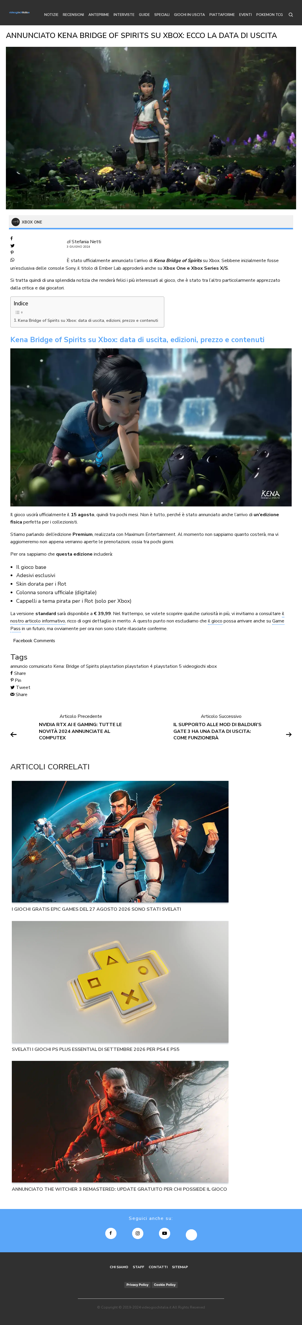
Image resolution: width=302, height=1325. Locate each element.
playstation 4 (139, 666)
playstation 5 (168, 666)
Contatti (158, 1267)
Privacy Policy (137, 1285)
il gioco (215, 621)
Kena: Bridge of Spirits (76, 666)
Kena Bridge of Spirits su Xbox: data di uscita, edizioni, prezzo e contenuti (88, 320)
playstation (112, 666)
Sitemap (180, 1267)
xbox (212, 666)
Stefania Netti (86, 241)
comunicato (40, 666)
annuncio (19, 666)
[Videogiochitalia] (19, 12)
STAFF (138, 1267)
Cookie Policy (164, 1285)
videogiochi (194, 666)
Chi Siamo (119, 1267)
